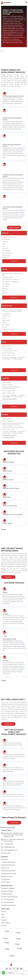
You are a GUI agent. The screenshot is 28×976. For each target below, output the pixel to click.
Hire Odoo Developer (6, 894)
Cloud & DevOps (5, 879)
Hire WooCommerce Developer (9, 897)
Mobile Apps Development (8, 870)
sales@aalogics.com (9, 847)
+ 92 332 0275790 (8, 844)
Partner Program (5, 882)
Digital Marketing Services (8, 865)
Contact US (14, 822)
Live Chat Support (6, 853)
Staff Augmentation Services (8, 873)
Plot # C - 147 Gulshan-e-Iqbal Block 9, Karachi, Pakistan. (14, 840)
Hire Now (8, 577)
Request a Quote (14, 227)
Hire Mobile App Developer (8, 905)
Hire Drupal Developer (7, 891)
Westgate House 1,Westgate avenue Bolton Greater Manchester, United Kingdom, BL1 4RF (13, 834)
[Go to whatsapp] (3, 972)
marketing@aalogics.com (10, 850)
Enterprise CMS (5, 868)
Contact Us (14, 261)
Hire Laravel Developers (7, 899)
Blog (2, 914)
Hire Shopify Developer (7, 902)
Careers (3, 917)
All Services (4, 925)
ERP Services (4, 859)
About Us (3, 911)
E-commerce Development (8, 862)
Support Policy (19, 973)
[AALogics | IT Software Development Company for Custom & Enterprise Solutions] (5, 2)
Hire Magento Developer (8, 888)
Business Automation (7, 876)
